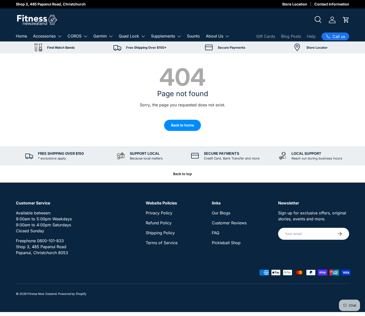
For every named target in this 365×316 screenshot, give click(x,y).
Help (311, 36)
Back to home (182, 125)
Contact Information (331, 4)
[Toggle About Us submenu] (227, 36)
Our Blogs (221, 212)
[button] (346, 19)
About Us (214, 36)
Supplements (163, 36)
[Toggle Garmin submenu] (111, 36)
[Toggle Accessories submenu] (60, 36)
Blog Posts (291, 36)
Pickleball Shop (226, 242)
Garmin (100, 36)
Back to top (182, 174)
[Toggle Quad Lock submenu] (143, 36)
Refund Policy (159, 222)
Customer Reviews (229, 222)
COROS (74, 36)
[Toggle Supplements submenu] (179, 36)
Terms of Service (162, 242)
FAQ (215, 232)
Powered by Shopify (72, 294)
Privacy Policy (159, 212)
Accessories (44, 36)
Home (21, 36)
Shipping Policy (160, 232)
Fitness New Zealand (42, 294)
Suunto (193, 36)
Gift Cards (265, 36)
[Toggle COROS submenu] (85, 36)
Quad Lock (129, 36)
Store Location (294, 4)
